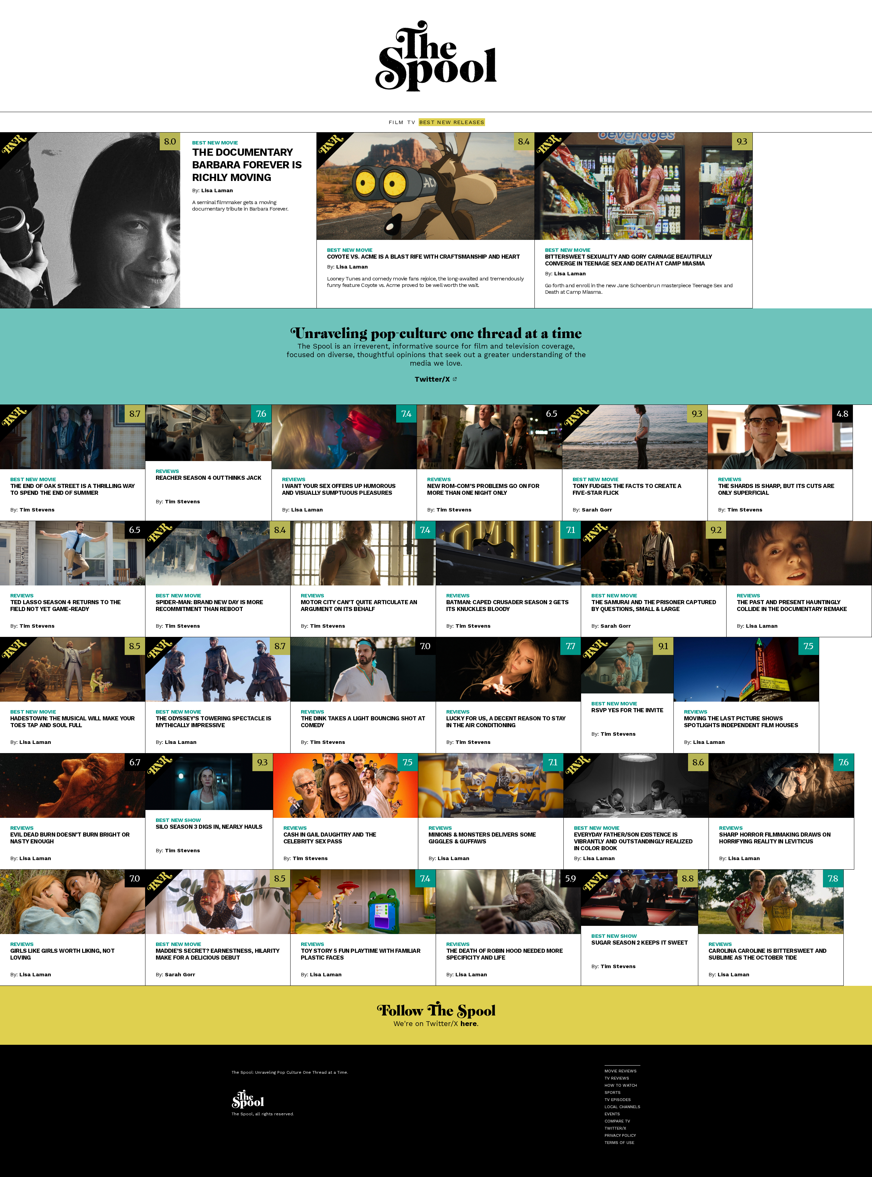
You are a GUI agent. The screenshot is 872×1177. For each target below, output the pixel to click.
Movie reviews (621, 1071)
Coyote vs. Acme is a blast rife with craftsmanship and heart (423, 256)
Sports (613, 1092)
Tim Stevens (36, 509)
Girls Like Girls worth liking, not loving (62, 954)
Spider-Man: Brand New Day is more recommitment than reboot (209, 605)
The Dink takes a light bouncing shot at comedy (363, 722)
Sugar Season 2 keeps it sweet (639, 942)
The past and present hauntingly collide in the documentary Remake (792, 605)
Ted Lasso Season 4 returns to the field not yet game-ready (65, 605)
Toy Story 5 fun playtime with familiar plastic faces (360, 954)
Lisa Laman (217, 190)
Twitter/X (433, 379)
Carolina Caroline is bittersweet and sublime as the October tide (767, 954)
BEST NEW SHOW (178, 820)
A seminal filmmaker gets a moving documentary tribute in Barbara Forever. (240, 205)
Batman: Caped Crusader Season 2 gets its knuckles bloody (507, 605)
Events (612, 1114)
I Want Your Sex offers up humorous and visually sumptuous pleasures (339, 489)
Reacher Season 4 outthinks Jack (208, 477)
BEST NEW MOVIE (215, 142)
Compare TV (617, 1121)
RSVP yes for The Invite (627, 710)
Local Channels (622, 1107)
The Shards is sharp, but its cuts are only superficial (776, 489)
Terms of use (619, 1143)
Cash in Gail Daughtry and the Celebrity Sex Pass (329, 838)
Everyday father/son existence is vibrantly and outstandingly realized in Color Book (633, 841)
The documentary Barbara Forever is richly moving (246, 165)
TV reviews (617, 1078)
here (469, 1023)
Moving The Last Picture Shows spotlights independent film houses (741, 722)
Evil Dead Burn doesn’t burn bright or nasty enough (69, 838)
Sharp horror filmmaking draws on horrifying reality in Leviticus (774, 838)
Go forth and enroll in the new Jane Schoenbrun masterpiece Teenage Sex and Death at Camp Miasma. (639, 288)
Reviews (167, 471)
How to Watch (621, 1085)
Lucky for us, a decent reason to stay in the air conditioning (505, 722)
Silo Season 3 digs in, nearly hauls (209, 826)
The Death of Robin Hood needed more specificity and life (504, 954)
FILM (396, 122)
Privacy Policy (620, 1135)
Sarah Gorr (597, 509)
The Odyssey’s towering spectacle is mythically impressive (213, 722)
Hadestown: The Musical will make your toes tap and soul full (72, 722)
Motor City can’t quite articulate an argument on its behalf (359, 605)
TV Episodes (618, 1100)
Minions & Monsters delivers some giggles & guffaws (482, 838)
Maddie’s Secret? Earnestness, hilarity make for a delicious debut (218, 954)
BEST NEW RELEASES (451, 122)
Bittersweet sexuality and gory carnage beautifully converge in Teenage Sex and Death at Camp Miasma (628, 260)
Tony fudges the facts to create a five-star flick (627, 489)
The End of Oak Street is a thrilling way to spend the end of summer (72, 489)
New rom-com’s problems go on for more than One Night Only (483, 489)
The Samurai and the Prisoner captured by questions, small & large (653, 605)
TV (411, 122)
